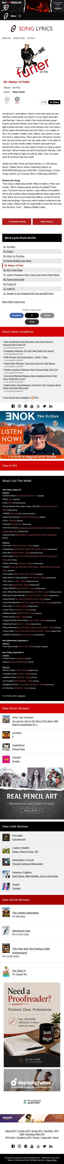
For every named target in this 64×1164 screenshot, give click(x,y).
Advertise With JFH (35, 1134)
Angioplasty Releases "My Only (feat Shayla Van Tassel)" (29, 351)
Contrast (16, 888)
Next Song (47, 221)
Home (56, 1137)
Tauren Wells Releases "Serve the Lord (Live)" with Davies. (29, 363)
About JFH (11, 1131)
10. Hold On (9, 289)
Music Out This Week (16, 481)
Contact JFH (24, 1131)
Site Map (48, 1131)
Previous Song (17, 221)
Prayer (36, 1137)
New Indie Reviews (15, 826)
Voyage (15, 761)
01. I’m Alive (9, 247)
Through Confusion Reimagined (27, 864)
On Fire (31, 38)
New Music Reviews (15, 708)
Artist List (6, 38)
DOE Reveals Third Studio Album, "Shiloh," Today (25, 357)
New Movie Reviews (16, 900)
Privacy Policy (51, 1160)
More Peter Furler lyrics (13, 302)
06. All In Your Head (12, 270)
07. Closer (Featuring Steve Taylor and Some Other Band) (31, 275)
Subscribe (46, 1137)
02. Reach (8, 251)
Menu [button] (14, 16)
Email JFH (37, 1131)
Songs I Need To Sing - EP (25, 851)
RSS (36, 397)
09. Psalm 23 (9, 284)
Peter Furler (19, 38)
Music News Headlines (17, 332)
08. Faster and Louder (14, 279)
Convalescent (19, 839)
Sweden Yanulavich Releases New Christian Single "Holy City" (31, 370)
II (12, 736)
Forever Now (18, 749)
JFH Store (10, 1137)
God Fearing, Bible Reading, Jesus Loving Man (35, 876)
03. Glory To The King (13, 256)
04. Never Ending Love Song (17, 260)
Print (32, 322)
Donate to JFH (24, 1137)
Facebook (16, 315)
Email (47, 315)
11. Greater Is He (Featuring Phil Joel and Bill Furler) (28, 293)
